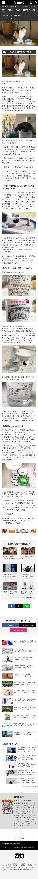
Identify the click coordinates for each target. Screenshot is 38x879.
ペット (18, 6)
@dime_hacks (20, 630)
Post (19, 606)
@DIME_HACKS (29, 625)
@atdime (11, 625)
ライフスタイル (10, 6)
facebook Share (11, 606)
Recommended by (22, 597)
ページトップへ (19, 838)
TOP (3, 6)
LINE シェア (26, 606)
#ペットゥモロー (8, 18)
